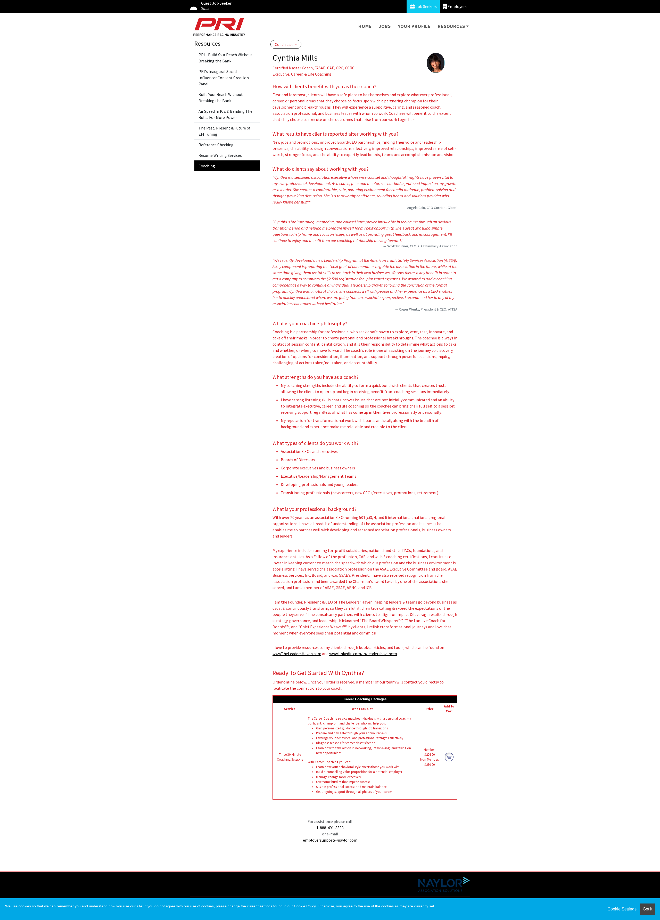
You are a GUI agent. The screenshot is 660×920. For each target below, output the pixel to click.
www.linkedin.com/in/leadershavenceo (363, 653)
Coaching (207, 165)
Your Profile (414, 26)
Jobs (385, 26)
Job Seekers (426, 6)
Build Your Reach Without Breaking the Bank (221, 97)
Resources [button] (451, 26)
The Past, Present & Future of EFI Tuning (225, 131)
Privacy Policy (277, 879)
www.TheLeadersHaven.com (297, 653)
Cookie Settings (622, 909)
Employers (457, 6)
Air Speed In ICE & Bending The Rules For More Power (225, 114)
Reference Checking (216, 144)
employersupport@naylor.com (330, 840)
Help (204, 879)
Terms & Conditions (235, 879)
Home (365, 26)
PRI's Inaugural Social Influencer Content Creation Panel (224, 77)
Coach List (284, 44)
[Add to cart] (449, 757)
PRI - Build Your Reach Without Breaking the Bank (225, 57)
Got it (647, 909)
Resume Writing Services (220, 155)
